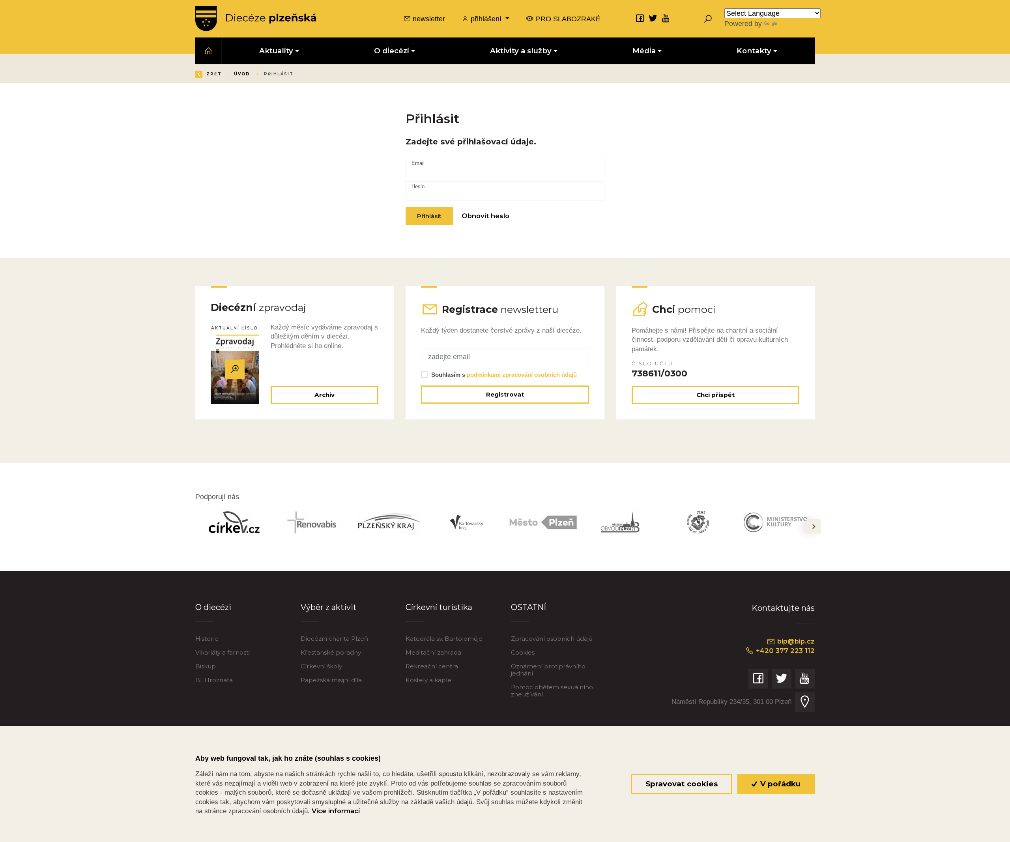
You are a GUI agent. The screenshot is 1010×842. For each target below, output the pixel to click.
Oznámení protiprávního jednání (548, 669)
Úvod (242, 74)
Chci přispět (715, 395)
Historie (207, 638)
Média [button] (644, 50)
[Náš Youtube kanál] (665, 18)
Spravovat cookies (681, 783)
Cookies (523, 652)
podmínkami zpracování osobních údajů (522, 374)
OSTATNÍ (528, 607)
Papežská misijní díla (331, 680)
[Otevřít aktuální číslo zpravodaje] (235, 369)
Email (418, 163)
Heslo (418, 186)
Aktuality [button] (276, 50)
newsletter (428, 19)
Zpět (214, 74)
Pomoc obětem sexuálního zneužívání (552, 690)
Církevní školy (321, 666)
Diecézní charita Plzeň (334, 638)
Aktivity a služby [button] (521, 50)
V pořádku (779, 783)
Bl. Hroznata (214, 680)
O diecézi (213, 607)
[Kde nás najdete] (805, 701)
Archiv (324, 395)
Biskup (205, 666)
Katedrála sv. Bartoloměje (444, 638)
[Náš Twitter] (652, 18)
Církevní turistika (439, 607)
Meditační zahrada (433, 652)
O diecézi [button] (391, 50)
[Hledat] (707, 18)
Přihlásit (429, 216)
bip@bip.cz (795, 641)
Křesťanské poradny (331, 652)
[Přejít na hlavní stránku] (255, 18)
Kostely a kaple (428, 680)
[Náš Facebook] (639, 18)
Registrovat (505, 394)
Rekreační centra (432, 666)
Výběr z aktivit (329, 607)
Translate (793, 23)
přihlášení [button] (486, 19)
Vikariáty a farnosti (222, 652)
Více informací (336, 811)
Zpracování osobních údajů (552, 638)
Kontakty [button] (754, 50)
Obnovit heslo (485, 216)
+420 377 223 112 (784, 651)
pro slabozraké (567, 19)
